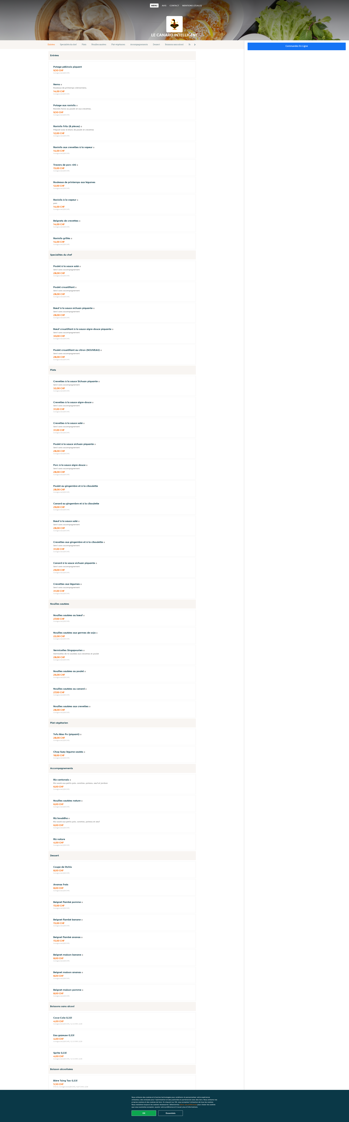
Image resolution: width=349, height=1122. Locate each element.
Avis (164, 5)
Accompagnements (139, 44)
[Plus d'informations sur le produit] (61, 85)
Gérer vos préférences (188, 1104)
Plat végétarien (118, 44)
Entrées (51, 44)
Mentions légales (192, 5)
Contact (174, 5)
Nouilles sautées (98, 44)
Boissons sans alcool (174, 44)
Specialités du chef (68, 44)
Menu (154, 5)
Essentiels (170, 1113)
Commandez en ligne (296, 46)
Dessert (156, 44)
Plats (84, 44)
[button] (194, 44)
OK (143, 1113)
